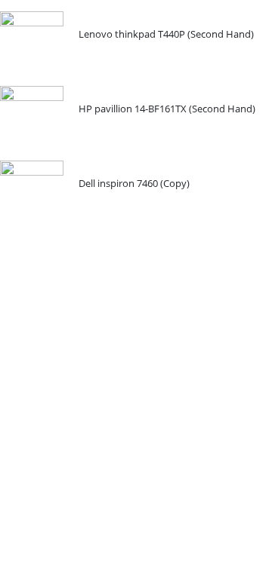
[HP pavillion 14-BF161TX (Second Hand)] (31, 117)
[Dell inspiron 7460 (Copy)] (31, 192)
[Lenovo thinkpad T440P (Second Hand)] (31, 43)
